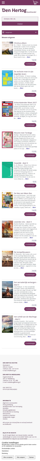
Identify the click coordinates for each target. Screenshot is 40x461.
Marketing (5, 453)
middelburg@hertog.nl (13, 382)
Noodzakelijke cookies (8, 448)
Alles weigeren (21, 457)
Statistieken (5, 451)
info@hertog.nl (11, 370)
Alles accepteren (7, 457)
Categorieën (8, 32)
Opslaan (31, 457)
